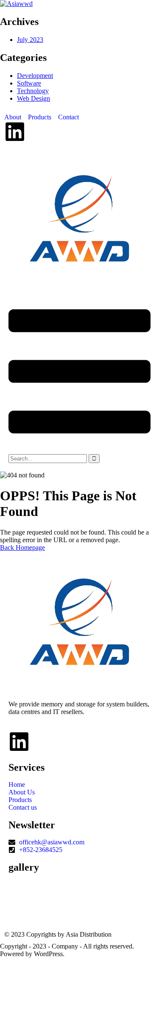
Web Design (33, 98)
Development (35, 75)
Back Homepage (22, 547)
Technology (33, 90)
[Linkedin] (14, 131)
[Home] (79, 277)
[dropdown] (79, 450)
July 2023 (30, 39)
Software (29, 83)
